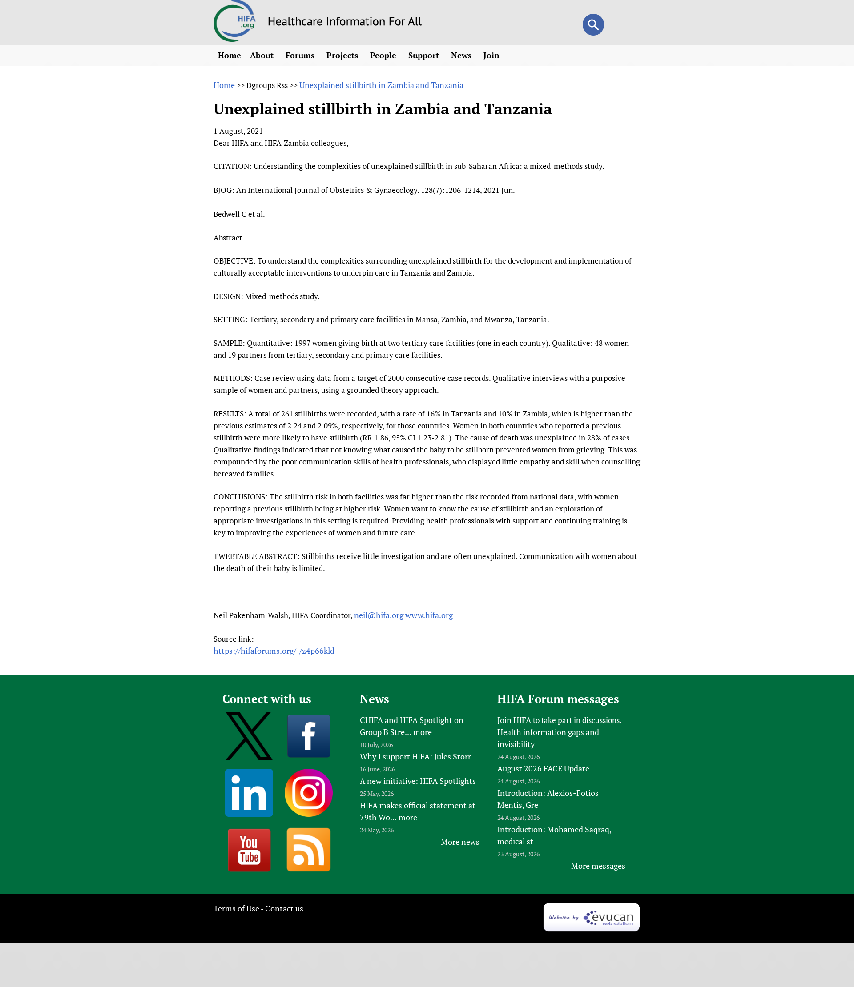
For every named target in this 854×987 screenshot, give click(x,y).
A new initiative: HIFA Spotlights (418, 780)
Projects (343, 55)
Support (424, 55)
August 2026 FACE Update (543, 768)
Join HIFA (514, 720)
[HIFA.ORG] (235, 38)
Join (492, 55)
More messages (598, 865)
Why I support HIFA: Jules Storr (415, 756)
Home (229, 55)
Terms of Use (236, 908)
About (263, 55)
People (384, 55)
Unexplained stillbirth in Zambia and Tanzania (381, 85)
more (422, 732)
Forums (301, 55)
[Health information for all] (345, 22)
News (462, 55)
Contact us (284, 908)
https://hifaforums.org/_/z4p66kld (274, 650)
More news (460, 841)
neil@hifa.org (378, 615)
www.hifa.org (429, 615)
